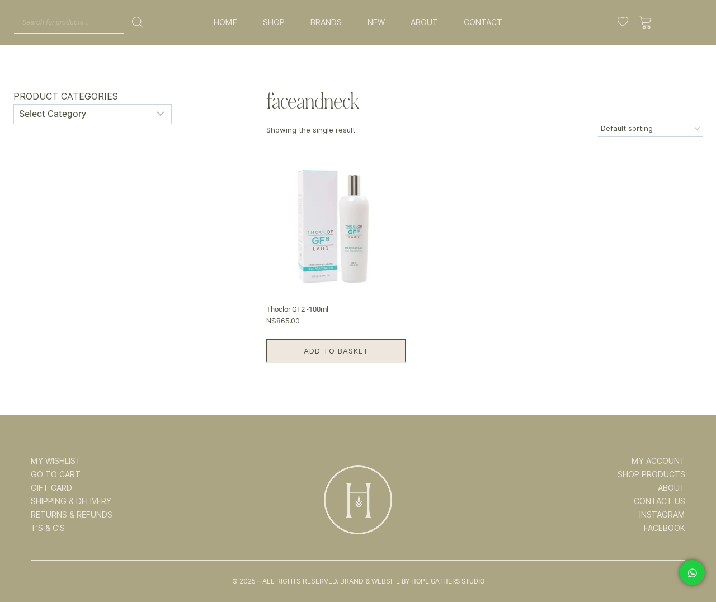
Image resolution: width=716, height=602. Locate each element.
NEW (376, 22)
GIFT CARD (51, 487)
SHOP (274, 22)
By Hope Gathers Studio (443, 581)
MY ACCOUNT (658, 461)
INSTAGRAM (662, 514)
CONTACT (483, 22)
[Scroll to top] (692, 558)
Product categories (65, 96)
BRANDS (326, 22)
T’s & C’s (48, 528)
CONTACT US (659, 501)
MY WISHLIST (56, 461)
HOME (225, 22)
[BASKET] (645, 22)
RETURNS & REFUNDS (71, 514)
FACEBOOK (664, 528)
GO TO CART (56, 474)
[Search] (138, 22)
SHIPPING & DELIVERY (71, 501)
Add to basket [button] (336, 350)
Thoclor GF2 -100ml (297, 309)
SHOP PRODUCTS (651, 474)
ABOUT (424, 22)
